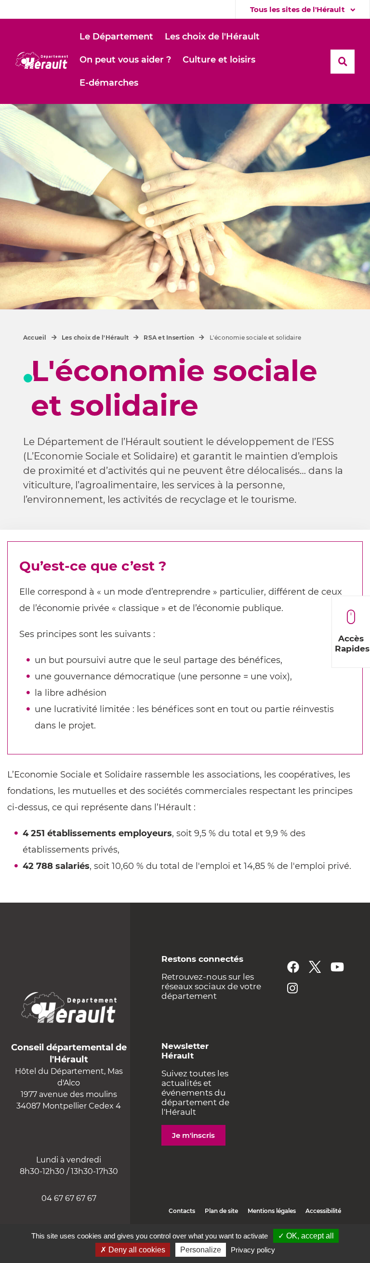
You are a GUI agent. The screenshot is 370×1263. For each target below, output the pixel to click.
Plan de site (221, 1210)
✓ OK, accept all (306, 1236)
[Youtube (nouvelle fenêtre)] (337, 966)
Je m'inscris (193, 1135)
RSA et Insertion (169, 337)
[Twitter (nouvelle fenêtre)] (315, 967)
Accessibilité (323, 1210)
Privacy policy (253, 1250)
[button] (116, 37)
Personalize (200, 1250)
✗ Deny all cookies (132, 1250)
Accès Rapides (352, 643)
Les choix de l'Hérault (95, 337)
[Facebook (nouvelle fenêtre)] (293, 967)
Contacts (182, 1210)
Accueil (35, 337)
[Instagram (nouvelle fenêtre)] (292, 988)
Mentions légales (272, 1210)
